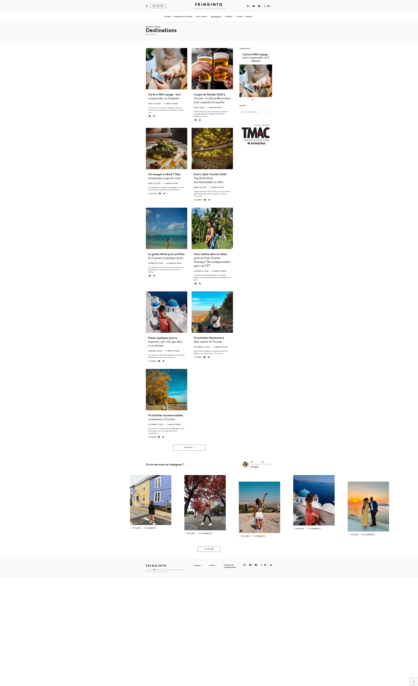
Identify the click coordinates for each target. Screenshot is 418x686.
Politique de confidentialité (230, 566)
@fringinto (255, 467)
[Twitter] (265, 6)
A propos (197, 565)
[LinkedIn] (271, 565)
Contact (212, 565)
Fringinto (209, 5)
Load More (188, 447)
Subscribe (160, 6)
